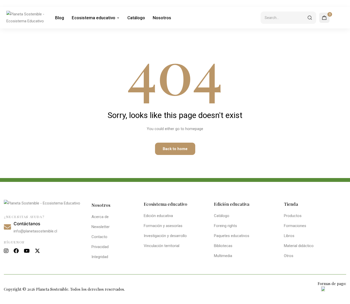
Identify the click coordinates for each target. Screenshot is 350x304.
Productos (293, 215)
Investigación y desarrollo (165, 235)
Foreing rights (225, 225)
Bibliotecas (223, 245)
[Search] (309, 18)
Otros (288, 255)
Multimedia (223, 255)
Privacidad (100, 246)
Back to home (175, 148)
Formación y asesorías (163, 225)
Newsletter (100, 226)
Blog (59, 17)
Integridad (99, 256)
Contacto (99, 236)
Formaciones (295, 225)
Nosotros (162, 17)
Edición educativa (158, 215)
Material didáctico (299, 245)
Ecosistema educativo (93, 17)
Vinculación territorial (161, 245)
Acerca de (100, 216)
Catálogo (136, 17)
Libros (289, 235)
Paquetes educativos (231, 235)
